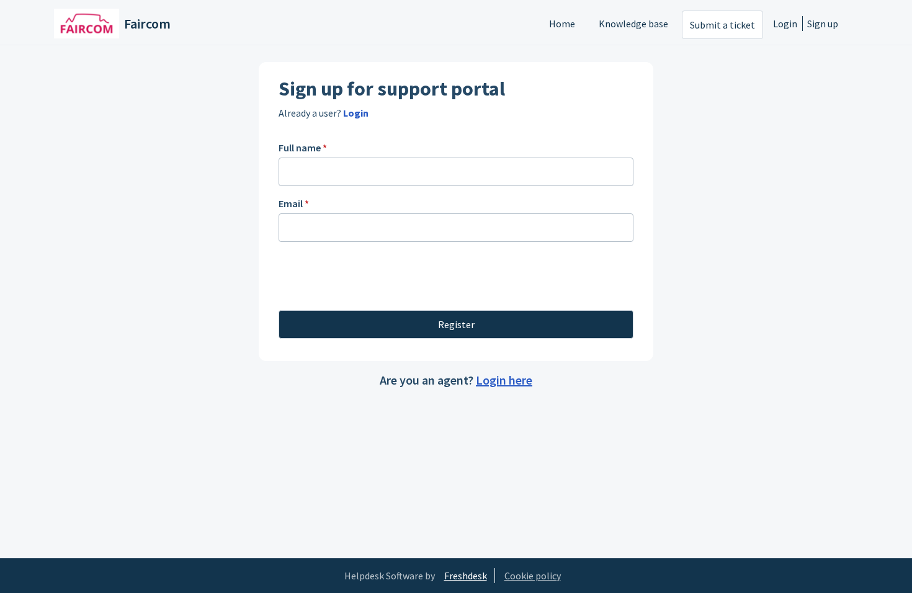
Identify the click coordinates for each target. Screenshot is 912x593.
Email (294, 203)
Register (456, 324)
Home (562, 23)
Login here (504, 380)
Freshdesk (465, 575)
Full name (303, 147)
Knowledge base (633, 23)
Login (785, 23)
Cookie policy (532, 575)
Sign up (822, 23)
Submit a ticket (722, 25)
